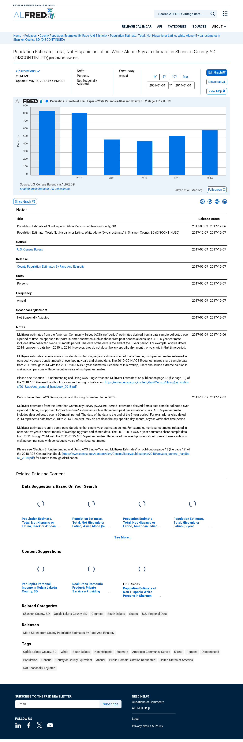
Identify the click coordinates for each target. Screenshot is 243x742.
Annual (100, 660)
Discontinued (210, 652)
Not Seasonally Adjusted (39, 668)
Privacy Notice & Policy (147, 726)
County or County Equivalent (73, 660)
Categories (177, 26)
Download (215, 82)
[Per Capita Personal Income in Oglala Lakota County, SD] (41, 569)
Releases (30, 35)
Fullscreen (215, 189)
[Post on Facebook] (209, 201)
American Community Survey (151, 652)
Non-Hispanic (103, 652)
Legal (135, 719)
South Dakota (116, 614)
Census (46, 660)
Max (186, 76)
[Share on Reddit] (217, 201)
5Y (164, 76)
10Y (174, 76)
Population (30, 660)
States (133, 614)
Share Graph (23, 201)
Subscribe (110, 704)
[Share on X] (202, 201)
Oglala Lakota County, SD (70, 614)
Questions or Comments (148, 702)
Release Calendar (136, 26)
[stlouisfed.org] (33, 5)
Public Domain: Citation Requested (132, 660)
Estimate (122, 652)
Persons (192, 652)
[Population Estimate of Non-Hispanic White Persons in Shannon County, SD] (142, 569)
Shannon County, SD (36, 614)
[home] (34, 13)
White (64, 652)
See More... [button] (123, 537)
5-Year (178, 652)
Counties (97, 614)
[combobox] (186, 13)
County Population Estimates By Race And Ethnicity (73, 35)
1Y (155, 76)
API (159, 26)
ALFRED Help (141, 708)
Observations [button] (26, 71)
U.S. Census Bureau (30, 249)
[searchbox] (186, 14)
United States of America (176, 660)
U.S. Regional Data (154, 614)
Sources (199, 26)
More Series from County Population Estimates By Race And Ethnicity (68, 633)
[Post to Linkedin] (224, 201)
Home (17, 35)
